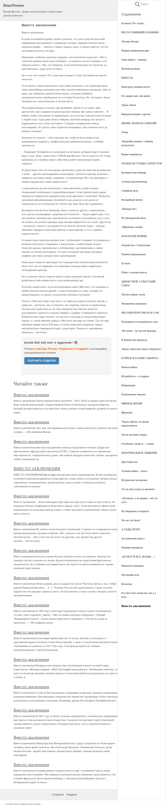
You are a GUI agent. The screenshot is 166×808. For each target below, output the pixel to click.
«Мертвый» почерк (132, 227)
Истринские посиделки (134, 480)
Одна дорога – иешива (133, 59)
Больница (126, 583)
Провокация (128, 385)
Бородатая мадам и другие (135, 114)
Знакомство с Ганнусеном (135, 245)
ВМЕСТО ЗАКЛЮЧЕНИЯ (37, 468)
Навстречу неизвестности (135, 86)
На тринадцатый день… (134, 217)
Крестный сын (129, 461)
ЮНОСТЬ (127, 77)
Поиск (141, 4)
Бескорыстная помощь (133, 172)
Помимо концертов (132, 547)
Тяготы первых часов (133, 294)
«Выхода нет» (129, 208)
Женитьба (126, 412)
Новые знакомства (131, 154)
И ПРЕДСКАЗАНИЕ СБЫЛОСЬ (139, 358)
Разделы (72, 794)
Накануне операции (132, 565)
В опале (125, 263)
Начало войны (129, 367)
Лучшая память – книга (134, 471)
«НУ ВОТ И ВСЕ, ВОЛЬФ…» (138, 556)
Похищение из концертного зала (139, 321)
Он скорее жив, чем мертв (135, 95)
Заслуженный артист (133, 538)
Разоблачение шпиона (133, 394)
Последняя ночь (130, 574)
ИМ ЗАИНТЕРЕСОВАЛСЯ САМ (140, 312)
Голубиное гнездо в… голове (137, 443)
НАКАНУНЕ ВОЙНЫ (134, 236)
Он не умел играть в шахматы (138, 489)
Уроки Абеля (128, 105)
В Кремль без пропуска (134, 339)
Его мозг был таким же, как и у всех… (24, 804)
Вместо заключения (31, 394)
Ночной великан (130, 68)
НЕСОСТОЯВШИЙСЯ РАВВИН (140, 32)
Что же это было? (131, 520)
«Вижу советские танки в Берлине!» (141, 349)
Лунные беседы (130, 41)
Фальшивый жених (132, 199)
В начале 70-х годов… (133, 23)
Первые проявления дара (135, 50)
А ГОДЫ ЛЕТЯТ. (131, 529)
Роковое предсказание (133, 254)
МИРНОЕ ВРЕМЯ (131, 403)
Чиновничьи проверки (134, 303)
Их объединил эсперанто (135, 511)
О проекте (58, 794)
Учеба (124, 132)
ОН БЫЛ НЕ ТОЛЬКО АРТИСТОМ (141, 163)
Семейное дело (129, 190)
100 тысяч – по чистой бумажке (138, 330)
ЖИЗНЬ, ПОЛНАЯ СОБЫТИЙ (138, 123)
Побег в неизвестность (134, 272)
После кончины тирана (134, 434)
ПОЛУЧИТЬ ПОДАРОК (42, 360)
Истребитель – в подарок (135, 376)
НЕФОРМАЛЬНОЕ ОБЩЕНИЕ (139, 452)
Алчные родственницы (134, 181)
